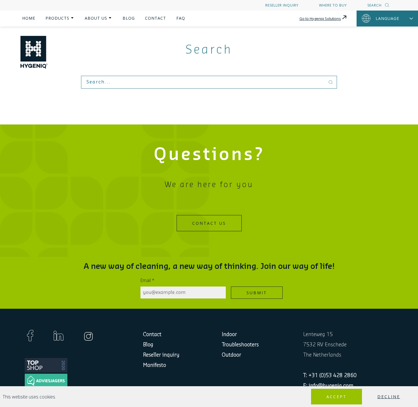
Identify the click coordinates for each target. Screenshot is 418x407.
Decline (388, 396)
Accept (336, 396)
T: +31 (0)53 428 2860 (330, 375)
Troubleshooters (240, 344)
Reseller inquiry (282, 5)
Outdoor (231, 354)
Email (147, 280)
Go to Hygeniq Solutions (320, 18)
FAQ (180, 18)
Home (28, 18)
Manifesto (154, 365)
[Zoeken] (386, 5)
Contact (155, 18)
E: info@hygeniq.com (328, 385)
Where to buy (333, 5)
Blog (129, 18)
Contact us (209, 223)
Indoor (229, 334)
